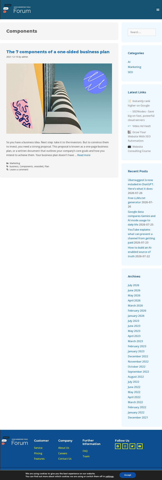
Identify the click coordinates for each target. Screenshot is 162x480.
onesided (38, 166)
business (14, 166)
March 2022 (135, 402)
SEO (130, 72)
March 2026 (135, 305)
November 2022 (138, 361)
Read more (83, 155)
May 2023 (134, 331)
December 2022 (138, 356)
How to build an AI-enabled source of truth (140, 252)
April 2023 (134, 336)
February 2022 (137, 407)
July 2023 (133, 321)
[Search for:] (142, 32)
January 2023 (136, 351)
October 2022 (136, 366)
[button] (158, 9)
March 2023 (135, 341)
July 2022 (133, 382)
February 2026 (137, 310)
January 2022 (136, 412)
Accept (127, 475)
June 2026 (134, 290)
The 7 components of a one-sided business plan (57, 51)
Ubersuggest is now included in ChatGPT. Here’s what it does (141, 184)
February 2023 (137, 346)
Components (26, 166)
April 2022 (134, 397)
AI (129, 62)
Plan (47, 166)
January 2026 (136, 316)
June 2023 (134, 326)
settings (110, 476)
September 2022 (138, 371)
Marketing (15, 163)
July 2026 (133, 285)
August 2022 (136, 376)
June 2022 (134, 387)
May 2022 (134, 392)
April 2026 (134, 300)
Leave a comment (19, 169)
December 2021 (138, 417)
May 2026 (134, 295)
